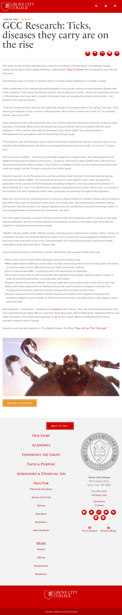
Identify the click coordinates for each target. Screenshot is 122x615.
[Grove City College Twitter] (91, 512)
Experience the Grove (41, 454)
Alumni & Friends (41, 497)
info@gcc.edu (99, 495)
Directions (99, 501)
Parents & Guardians (41, 489)
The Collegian (90, 530)
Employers (41, 522)
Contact (99, 505)
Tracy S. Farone (75, 69)
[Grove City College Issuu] (113, 512)
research (57, 309)
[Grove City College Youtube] (106, 512)
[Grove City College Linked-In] (103, 517)
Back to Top (59, 426)
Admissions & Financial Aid (41, 473)
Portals (41, 549)
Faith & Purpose (41, 464)
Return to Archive (19, 403)
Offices (41, 557)
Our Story (41, 435)
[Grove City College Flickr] (95, 517)
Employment (41, 565)
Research (27, 19)
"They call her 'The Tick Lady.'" (90, 328)
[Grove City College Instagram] (98, 512)
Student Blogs (108, 530)
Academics (41, 445)
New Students (41, 530)
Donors (41, 505)
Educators (41, 513)
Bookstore (41, 574)
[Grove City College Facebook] (84, 512)
